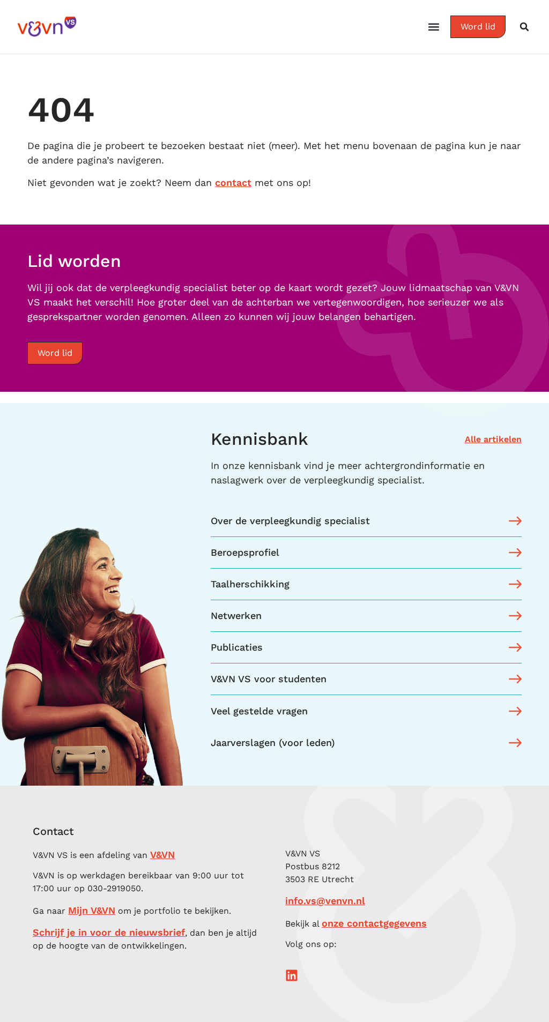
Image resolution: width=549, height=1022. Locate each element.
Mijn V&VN (91, 910)
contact (233, 182)
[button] (434, 27)
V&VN (162, 854)
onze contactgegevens (374, 923)
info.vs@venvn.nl (325, 900)
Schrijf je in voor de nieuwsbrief (109, 932)
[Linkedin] (291, 975)
